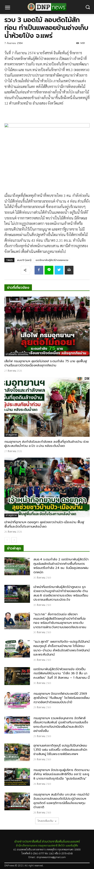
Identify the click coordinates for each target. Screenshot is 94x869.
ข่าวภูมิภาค (11, 434)
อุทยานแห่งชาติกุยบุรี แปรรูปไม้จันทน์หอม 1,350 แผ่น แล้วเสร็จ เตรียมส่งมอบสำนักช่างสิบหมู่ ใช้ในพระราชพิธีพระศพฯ (60, 749)
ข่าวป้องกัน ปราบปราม (17, 354)
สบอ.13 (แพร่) (24, 260)
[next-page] (14, 540)
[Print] (69, 270)
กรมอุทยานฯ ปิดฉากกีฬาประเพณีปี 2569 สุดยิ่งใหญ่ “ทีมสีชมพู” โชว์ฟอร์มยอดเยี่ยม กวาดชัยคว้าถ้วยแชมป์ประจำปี (61, 698)
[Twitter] (59, 270)
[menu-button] (7, 8)
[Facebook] (39, 270)
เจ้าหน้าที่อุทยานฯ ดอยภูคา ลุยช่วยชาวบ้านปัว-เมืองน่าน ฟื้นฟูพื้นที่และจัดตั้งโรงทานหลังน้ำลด (44, 524)
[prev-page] (7, 540)
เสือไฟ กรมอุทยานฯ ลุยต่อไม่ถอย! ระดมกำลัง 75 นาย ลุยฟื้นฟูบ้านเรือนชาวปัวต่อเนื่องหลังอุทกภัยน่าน (45, 363)
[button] (88, 7)
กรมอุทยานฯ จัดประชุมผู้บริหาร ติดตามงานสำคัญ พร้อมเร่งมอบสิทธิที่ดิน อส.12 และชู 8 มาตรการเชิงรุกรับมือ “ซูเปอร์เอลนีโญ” (61, 774)
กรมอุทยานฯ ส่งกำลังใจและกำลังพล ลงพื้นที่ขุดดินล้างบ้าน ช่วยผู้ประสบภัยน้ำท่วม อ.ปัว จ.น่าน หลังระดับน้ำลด (46, 443)
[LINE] (49, 270)
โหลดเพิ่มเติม (45, 821)
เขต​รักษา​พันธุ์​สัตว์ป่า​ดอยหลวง (52, 260)
